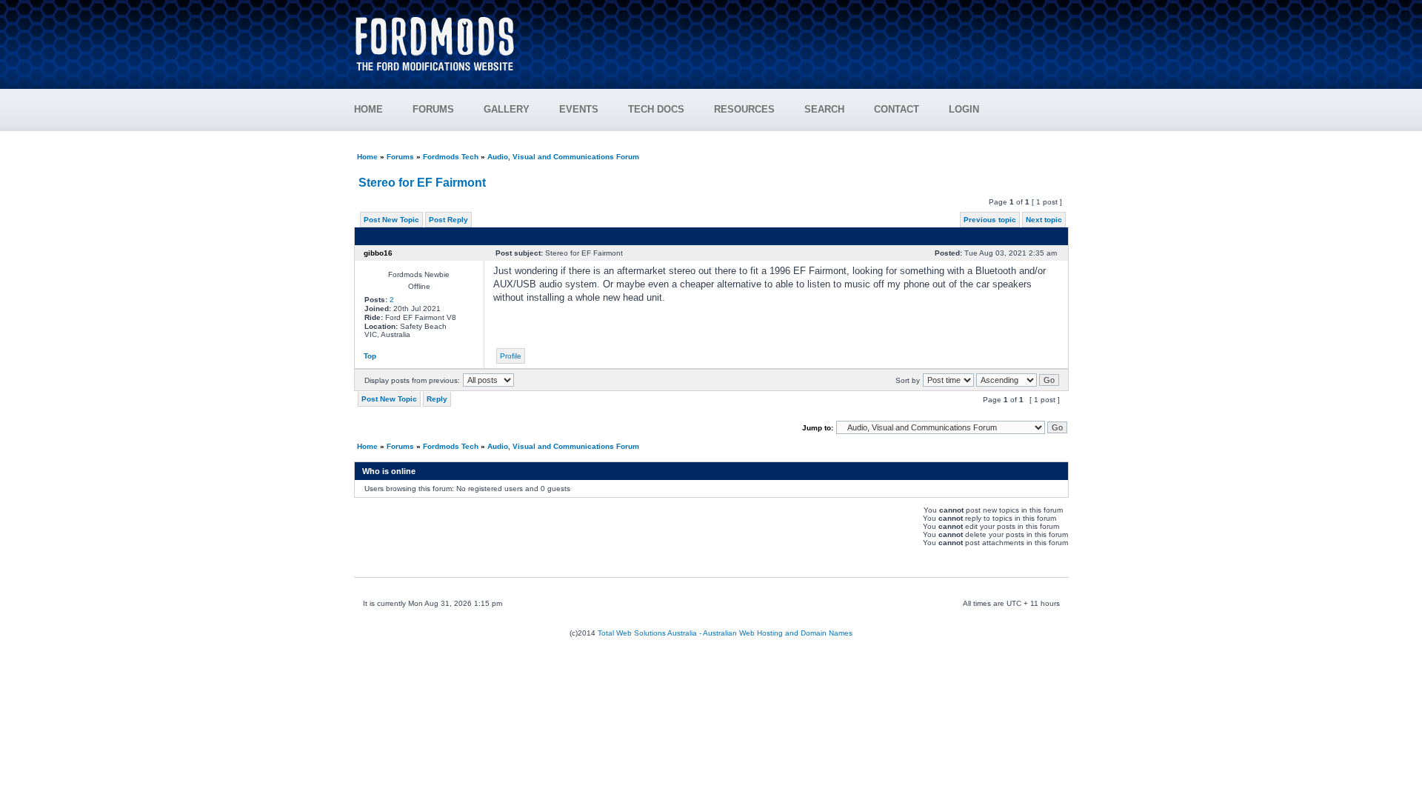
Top (370, 356)
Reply (437, 399)
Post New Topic (391, 220)
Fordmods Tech (450, 157)
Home (367, 157)
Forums (400, 157)
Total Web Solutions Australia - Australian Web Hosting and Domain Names (725, 633)
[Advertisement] (800, 37)
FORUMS (433, 109)
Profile (510, 356)
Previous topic (990, 220)
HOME (368, 109)
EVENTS (578, 109)
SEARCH (824, 109)
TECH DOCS (656, 109)
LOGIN (964, 109)
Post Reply (448, 220)
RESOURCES (744, 109)
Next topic (1044, 220)
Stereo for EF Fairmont (422, 182)
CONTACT (896, 109)
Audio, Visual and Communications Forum (563, 157)
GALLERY (507, 109)
